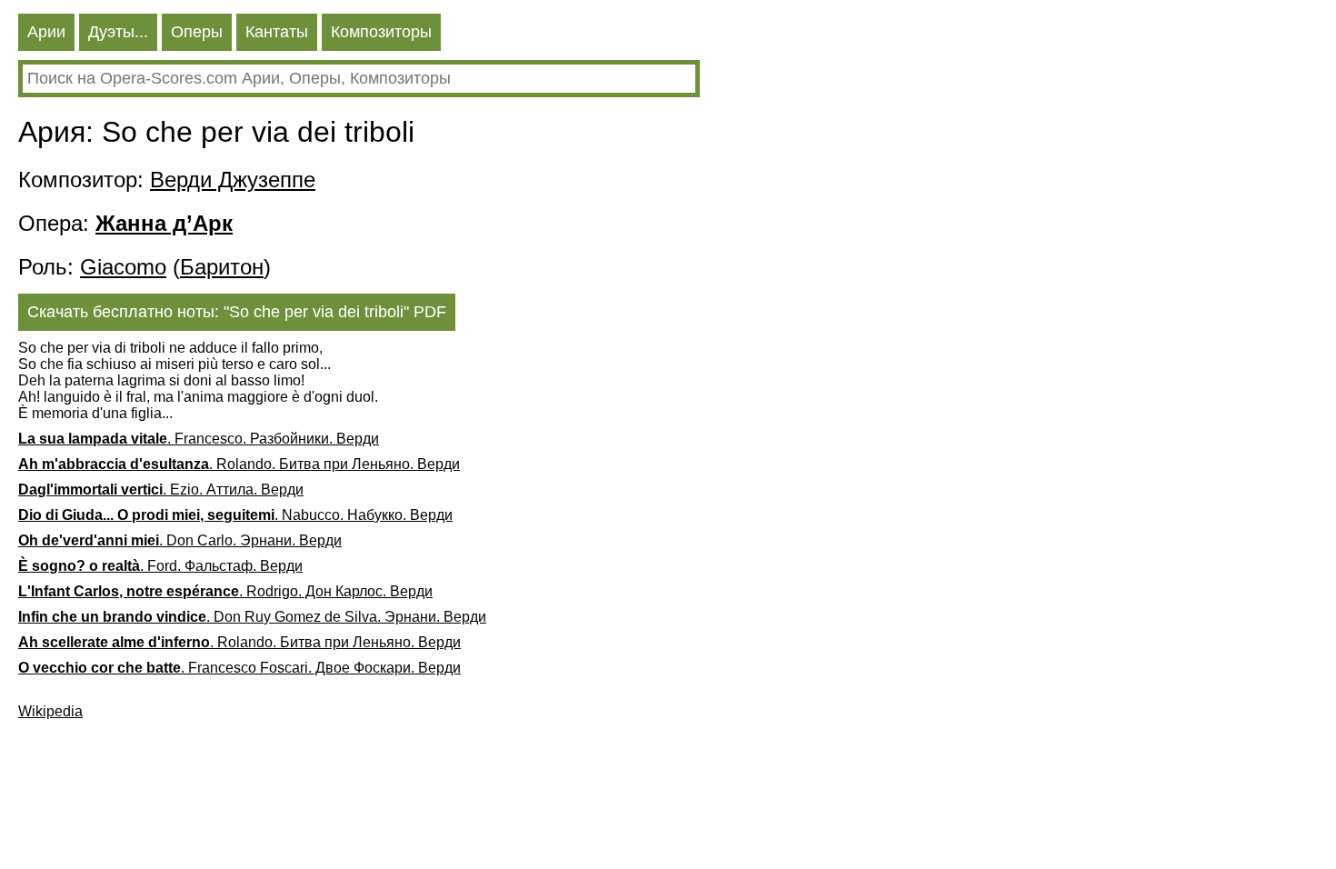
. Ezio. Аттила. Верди (161, 489)
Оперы (197, 32)
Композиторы (381, 32)
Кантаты (276, 32)
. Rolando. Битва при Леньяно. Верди (239, 464)
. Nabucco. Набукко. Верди (235, 515)
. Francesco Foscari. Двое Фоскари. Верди (239, 667)
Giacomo (123, 267)
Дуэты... (118, 32)
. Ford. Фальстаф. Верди (160, 566)
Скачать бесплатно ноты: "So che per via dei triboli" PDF (236, 312)
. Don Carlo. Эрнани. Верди (180, 540)
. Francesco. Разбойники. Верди (198, 438)
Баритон (222, 267)
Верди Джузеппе (232, 179)
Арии (46, 32)
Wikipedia (50, 711)
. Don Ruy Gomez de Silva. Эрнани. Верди (252, 616)
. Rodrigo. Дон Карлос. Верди (225, 591)
